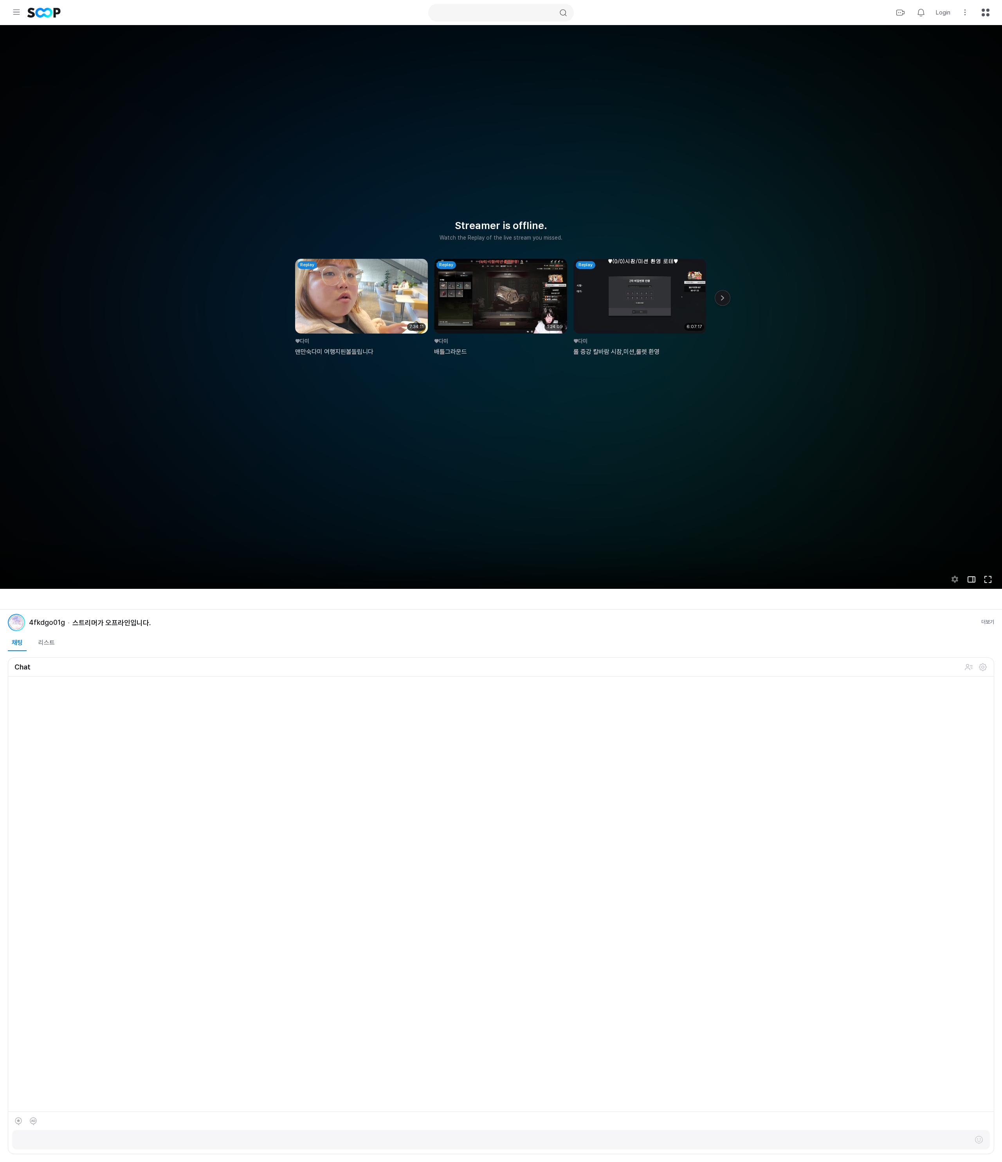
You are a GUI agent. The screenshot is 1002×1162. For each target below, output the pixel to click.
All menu (985, 12)
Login (943, 12)
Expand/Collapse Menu (16, 12)
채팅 (17, 642)
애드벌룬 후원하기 (33, 1121)
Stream (900, 12)
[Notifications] (921, 12)
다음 (722, 298)
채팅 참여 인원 (968, 667)
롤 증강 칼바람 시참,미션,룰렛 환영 (616, 351)
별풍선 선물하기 (18, 1121)
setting (955, 579)
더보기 (987, 622)
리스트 (46, 642)
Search (563, 13)
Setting (965, 12)
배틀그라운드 (450, 351)
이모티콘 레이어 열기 (979, 1139)
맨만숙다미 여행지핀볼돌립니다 (334, 351)
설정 (983, 667)
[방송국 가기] (16, 622)
